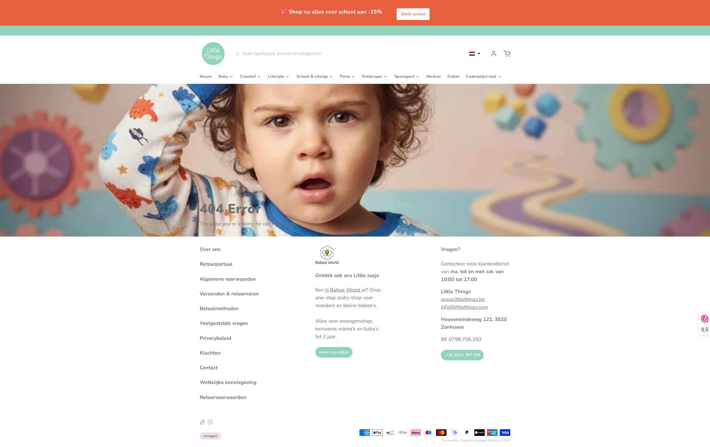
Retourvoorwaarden (223, 397)
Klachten (210, 353)
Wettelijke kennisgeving (228, 382)
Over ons (210, 249)
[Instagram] (210, 422)
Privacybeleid (215, 338)
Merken (434, 76)
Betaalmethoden (219, 308)
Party (345, 76)
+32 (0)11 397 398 (462, 355)
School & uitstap (312, 76)
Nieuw (206, 76)
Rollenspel (372, 76)
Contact (209, 367)
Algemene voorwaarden (228, 279)
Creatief (248, 76)
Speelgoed (404, 76)
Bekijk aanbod (413, 14)
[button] (475, 54)
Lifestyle (276, 76)
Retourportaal (216, 264)
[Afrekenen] (504, 53)
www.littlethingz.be (463, 299)
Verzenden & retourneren (229, 293)
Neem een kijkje (334, 352)
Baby (223, 76)
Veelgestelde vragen (224, 323)
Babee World (346, 290)
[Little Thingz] (213, 53)
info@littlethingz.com (464, 307)
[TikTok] (202, 422)
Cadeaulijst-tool (481, 76)
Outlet (453, 76)
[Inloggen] (491, 53)
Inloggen (210, 436)
